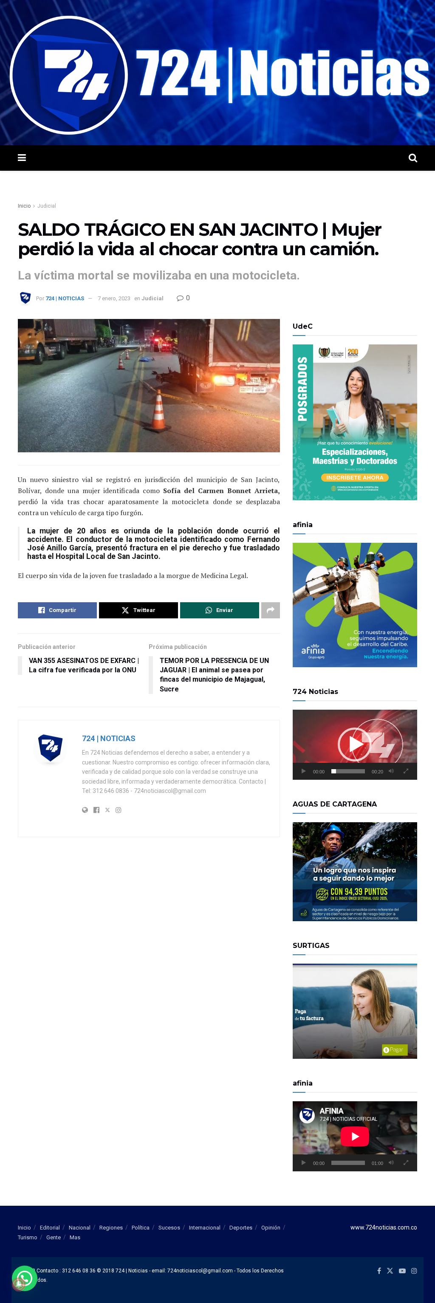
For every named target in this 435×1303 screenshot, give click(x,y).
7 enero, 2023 (114, 298)
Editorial (50, 1227)
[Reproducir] (303, 771)
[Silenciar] (391, 771)
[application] (355, 745)
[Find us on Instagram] (414, 1271)
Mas (75, 1237)
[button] (355, 744)
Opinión (270, 1227)
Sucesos (169, 1227)
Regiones (111, 1227)
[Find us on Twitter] (390, 1271)
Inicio (24, 206)
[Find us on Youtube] (402, 1271)
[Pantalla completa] (406, 771)
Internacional (204, 1227)
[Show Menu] (22, 158)
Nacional (79, 1227)
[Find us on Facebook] (379, 1271)
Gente (53, 1237)
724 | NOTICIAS (64, 298)
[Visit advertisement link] (217, 72)
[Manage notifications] (18, 1284)
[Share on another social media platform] (270, 610)
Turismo (27, 1237)
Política (141, 1227)
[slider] (348, 771)
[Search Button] (413, 158)
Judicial (46, 206)
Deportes (240, 1227)
